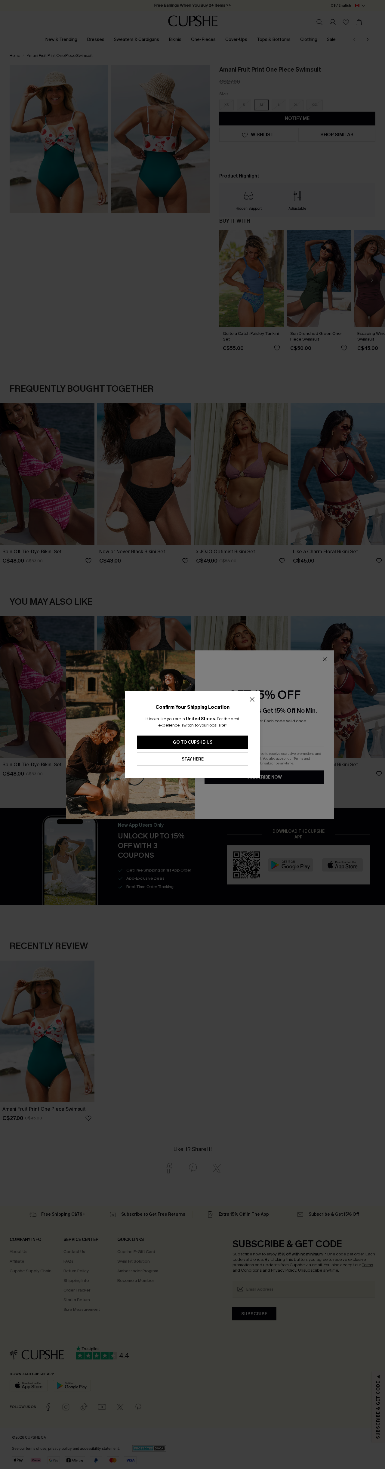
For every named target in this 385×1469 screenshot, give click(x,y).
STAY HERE (193, 759)
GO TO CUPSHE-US (192, 742)
